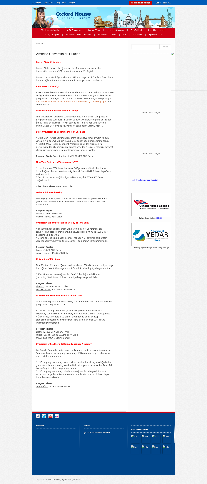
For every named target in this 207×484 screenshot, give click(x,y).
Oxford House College (140, 2)
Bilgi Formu (61, 2)
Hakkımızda (48, 2)
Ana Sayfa (36, 2)
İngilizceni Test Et (156, 34)
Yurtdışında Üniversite (50, 30)
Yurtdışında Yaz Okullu (107, 34)
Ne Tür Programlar (73, 30)
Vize (124, 34)
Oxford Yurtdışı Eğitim (58, 479)
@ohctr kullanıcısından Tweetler (145, 180)
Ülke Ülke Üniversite (156, 30)
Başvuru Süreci (94, 30)
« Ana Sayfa (40, 43)
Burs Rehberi (136, 30)
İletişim (72, 2)
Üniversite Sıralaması (115, 30)
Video (159, 218)
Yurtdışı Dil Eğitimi (51, 34)
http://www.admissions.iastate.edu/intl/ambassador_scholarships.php (71, 101)
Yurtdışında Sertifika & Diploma (78, 34)
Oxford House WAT (163, 2)
